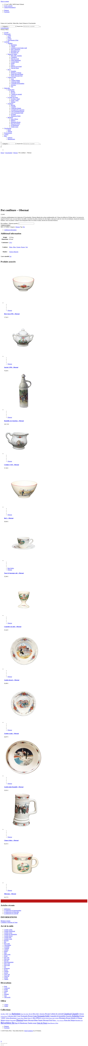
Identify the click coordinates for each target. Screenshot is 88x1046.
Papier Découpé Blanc (17, 74)
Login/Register (5, 28)
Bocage (13, 105)
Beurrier (6, 940)
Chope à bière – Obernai (11, 840)
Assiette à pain (8, 939)
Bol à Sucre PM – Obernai (12, 314)
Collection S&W (15, 82)
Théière (6, 979)
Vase (5, 995)
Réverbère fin (14, 52)
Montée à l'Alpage (76, 1018)
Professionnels (8, 133)
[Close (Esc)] (1, 1043)
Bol (5, 942)
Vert (26, 247)
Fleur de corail (15, 58)
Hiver (9, 69)
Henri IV (13, 96)
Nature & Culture (12, 54)
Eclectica (13, 85)
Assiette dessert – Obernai (11, 680)
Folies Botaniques (16, 60)
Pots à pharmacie (15, 49)
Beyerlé (13, 92)
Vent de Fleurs (15, 68)
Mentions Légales (5, 921)
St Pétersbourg (15, 125)
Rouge (23, 247)
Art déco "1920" (5, 1014)
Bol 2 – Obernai (8, 518)
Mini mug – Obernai (10, 894)
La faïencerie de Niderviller (11, 912)
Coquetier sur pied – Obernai (12, 626)
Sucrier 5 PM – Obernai (11, 367)
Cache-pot (7, 988)
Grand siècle (11, 89)
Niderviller (7, 88)
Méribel (13, 102)
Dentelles (13, 71)
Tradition (10, 43)
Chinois (13, 46)
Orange (18, 247)
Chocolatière (7, 945)
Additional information (10, 230)
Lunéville (6, 41)
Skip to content (5, 1)
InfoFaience (7, 909)
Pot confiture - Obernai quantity (9, 223)
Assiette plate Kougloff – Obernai (13, 787)
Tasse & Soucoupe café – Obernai (14, 573)
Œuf (5, 992)
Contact (6, 134)
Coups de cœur (12, 77)
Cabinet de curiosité (16, 94)
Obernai (10, 131)
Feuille (6, 989)
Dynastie (13, 114)
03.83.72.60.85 (8, 6)
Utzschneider (7, 128)
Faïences (10, 137)
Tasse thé (6, 976)
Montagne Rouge (15, 122)
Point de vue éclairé (16, 66)
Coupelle (6, 948)
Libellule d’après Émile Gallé (19, 48)
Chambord (14, 57)
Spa (12, 86)
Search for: (20, 26)
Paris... (55, 1020)
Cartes (9, 35)
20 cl (10, 242)
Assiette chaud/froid (9, 931)
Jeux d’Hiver (14, 119)
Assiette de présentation (10, 934)
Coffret (6, 1006)
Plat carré (6, 957)
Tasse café (7, 974)
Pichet (5, 956)
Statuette (6, 994)
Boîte (5, 986)
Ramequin (7, 968)
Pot (24, 227)
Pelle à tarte (7, 954)
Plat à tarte (7, 965)
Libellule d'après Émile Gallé (48, 1018)
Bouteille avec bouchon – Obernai (14, 421)
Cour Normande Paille (17, 113)
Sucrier (6, 973)
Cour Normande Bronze (17, 111)
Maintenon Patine (16, 116)
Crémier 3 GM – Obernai (11, 464)
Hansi (9, 37)
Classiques (10, 103)
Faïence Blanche (13, 252)
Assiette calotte (8, 929)
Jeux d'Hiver (37, 1018)
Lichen (9, 38)
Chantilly (13, 106)
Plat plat (6, 960)
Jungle (13, 63)
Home (2, 153)
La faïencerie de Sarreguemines (12, 910)
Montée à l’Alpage (16, 72)
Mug (5, 953)
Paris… (13, 65)
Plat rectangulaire (8, 962)
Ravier (6, 970)
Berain (13, 91)
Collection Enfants (16, 108)
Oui (10, 256)
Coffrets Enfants (15, 80)
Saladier (6, 971)
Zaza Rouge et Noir (13, 40)
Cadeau (6, 1004)
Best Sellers (11, 568)
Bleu (14, 247)
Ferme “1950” (15, 100)
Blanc (10, 247)
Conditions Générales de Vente (9, 922)
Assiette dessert (8, 936)
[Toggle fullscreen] (5, 1043)
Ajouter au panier (5, 225)
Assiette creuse (8, 933)
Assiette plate (7, 937)
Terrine (6, 977)
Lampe (6, 991)
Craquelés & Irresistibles (17, 83)
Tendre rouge (14, 126)
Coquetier (6, 946)
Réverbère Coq (15, 51)
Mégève (13, 120)
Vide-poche (7, 997)
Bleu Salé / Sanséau (16, 55)
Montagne (10, 117)
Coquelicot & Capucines (17, 109)
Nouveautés (7, 34)
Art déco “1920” (15, 99)
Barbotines (14, 45)
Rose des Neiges (15, 123)
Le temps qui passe (13, 97)
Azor (12, 79)
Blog (5, 136)
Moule (6, 951)
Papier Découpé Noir (17, 75)
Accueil (6, 32)
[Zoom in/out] (6, 1043)
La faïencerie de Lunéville (11, 913)
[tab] (45, 230)
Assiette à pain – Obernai (11, 733)
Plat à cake (7, 963)
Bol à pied (7, 943)
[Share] (3, 1043)
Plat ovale (6, 959)
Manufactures (11, 139)
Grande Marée (15, 62)
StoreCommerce (28, 1030)
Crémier (6, 950)
